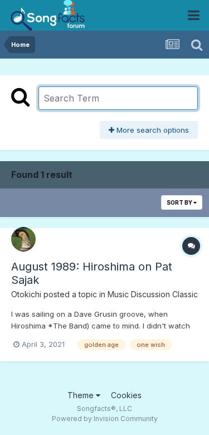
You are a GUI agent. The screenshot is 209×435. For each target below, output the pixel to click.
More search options (151, 129)
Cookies (126, 395)
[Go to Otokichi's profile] (23, 239)
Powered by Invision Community (105, 418)
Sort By (180, 202)
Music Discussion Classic (153, 294)
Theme (81, 395)
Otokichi (26, 294)
